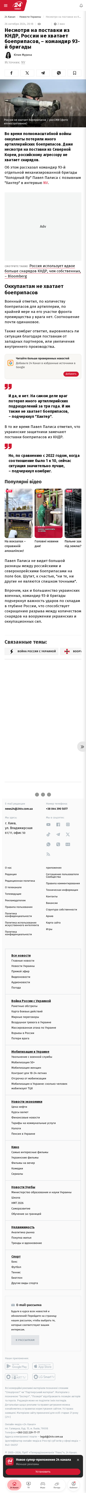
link (48, 824)
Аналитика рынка (23, 1232)
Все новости (21, 955)
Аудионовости (20, 982)
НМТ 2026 (17, 1203)
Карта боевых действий (27, 1011)
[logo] (17, 6)
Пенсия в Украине (23, 1133)
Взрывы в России (22, 1033)
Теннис (16, 1272)
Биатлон (16, 1277)
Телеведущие (13, 894)
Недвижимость (23, 1227)
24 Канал (10, 17)
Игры (49, 929)
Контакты (52, 896)
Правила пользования (18, 907)
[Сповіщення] (81, 5)
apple (44, 1366)
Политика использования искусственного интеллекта (22, 924)
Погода (16, 987)
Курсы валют (19, 1112)
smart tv (16, 1376)
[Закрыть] (78, 1460)
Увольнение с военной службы (31, 1057)
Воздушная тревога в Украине (31, 1022)
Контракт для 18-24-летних (29, 1073)
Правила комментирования (63, 883)
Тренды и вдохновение (26, 1243)
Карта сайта (53, 922)
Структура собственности (61, 909)
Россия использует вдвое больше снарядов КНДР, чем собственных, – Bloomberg (43, 271)
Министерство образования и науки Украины (41, 1192)
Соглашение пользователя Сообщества (62, 875)
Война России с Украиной (31, 1001)
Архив (49, 916)
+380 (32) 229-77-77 (28, 1432)
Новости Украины (30, 17)
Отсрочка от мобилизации (28, 1078)
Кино (15, 1147)
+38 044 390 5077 (57, 808)
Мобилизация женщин (26, 1067)
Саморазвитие (20, 1208)
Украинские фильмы (25, 1157)
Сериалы (17, 1174)
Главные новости (22, 960)
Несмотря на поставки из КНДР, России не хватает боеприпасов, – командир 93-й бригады (63, 17)
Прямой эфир (20, 971)
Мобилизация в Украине (30, 1052)
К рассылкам (25, 1340)
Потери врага (20, 1038)
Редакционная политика (20, 881)
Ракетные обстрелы (24, 1006)
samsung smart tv (44, 1376)
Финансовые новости (25, 1117)
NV (23, 62)
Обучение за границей (26, 1213)
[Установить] (43, 1466)
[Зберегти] (74, 73)
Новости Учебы (23, 1187)
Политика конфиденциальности (18, 915)
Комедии (17, 1168)
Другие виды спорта (24, 1283)
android (16, 1366)
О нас (8, 868)
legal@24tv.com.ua (51, 1436)
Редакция (11, 874)
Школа (15, 1197)
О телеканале (13, 887)
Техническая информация (62, 890)
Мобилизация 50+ (23, 1062)
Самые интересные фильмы (29, 1152)
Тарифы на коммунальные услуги (33, 1123)
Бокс (14, 1261)
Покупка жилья (21, 1237)
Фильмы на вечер (23, 1163)
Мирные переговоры (25, 1016)
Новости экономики (26, 1102)
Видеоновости (20, 976)
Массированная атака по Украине (33, 1027)
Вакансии (52, 903)
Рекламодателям (15, 900)
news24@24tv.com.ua (19, 808)
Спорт (16, 1256)
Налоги (16, 1128)
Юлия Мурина (23, 55)
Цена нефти (19, 1106)
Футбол (16, 1267)
